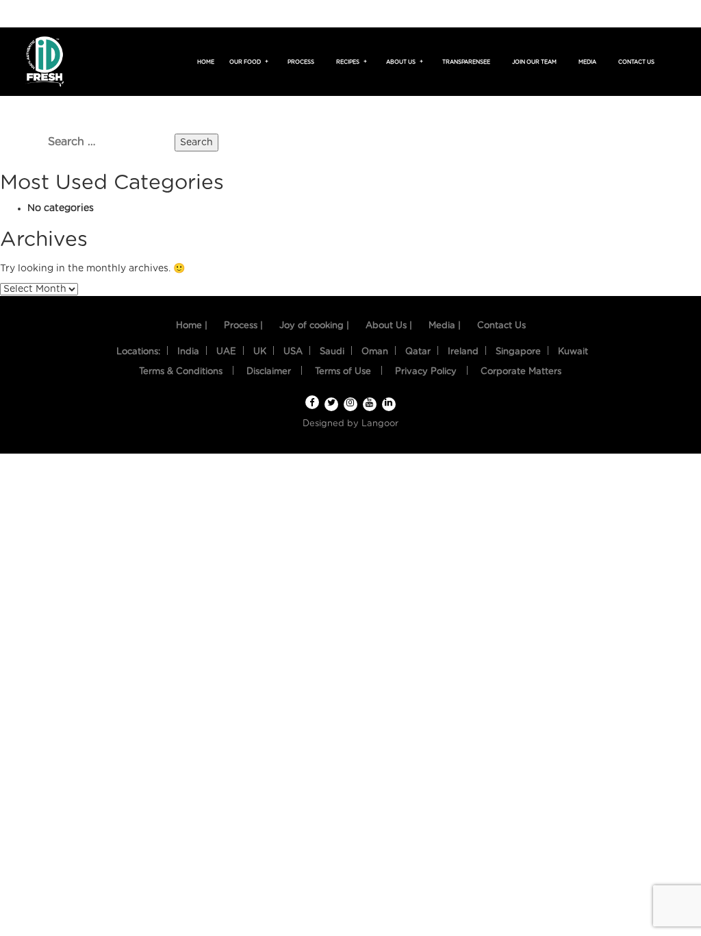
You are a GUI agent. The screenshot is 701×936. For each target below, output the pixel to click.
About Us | (389, 325)
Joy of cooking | (314, 325)
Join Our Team (534, 62)
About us (403, 62)
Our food (247, 62)
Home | (191, 325)
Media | (445, 325)
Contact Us (501, 325)
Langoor (379, 423)
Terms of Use (343, 371)
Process (301, 62)
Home (205, 62)
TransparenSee (466, 62)
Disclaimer (268, 371)
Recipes (350, 62)
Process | (243, 325)
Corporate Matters (521, 371)
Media (587, 62)
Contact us (636, 62)
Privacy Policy (426, 371)
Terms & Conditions (180, 371)
